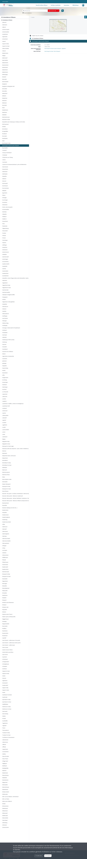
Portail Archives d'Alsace (41, 5)
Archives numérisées (55, 5)
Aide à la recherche (28, 13)
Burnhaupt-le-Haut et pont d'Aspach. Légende (55, 48)
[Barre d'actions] (85, 17)
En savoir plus (39, 855)
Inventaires (66, 5)
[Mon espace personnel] (83, 5)
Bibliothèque (76, 5)
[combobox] (53, 10)
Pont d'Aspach (57, 51)
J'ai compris (48, 855)
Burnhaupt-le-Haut (49, 51)
